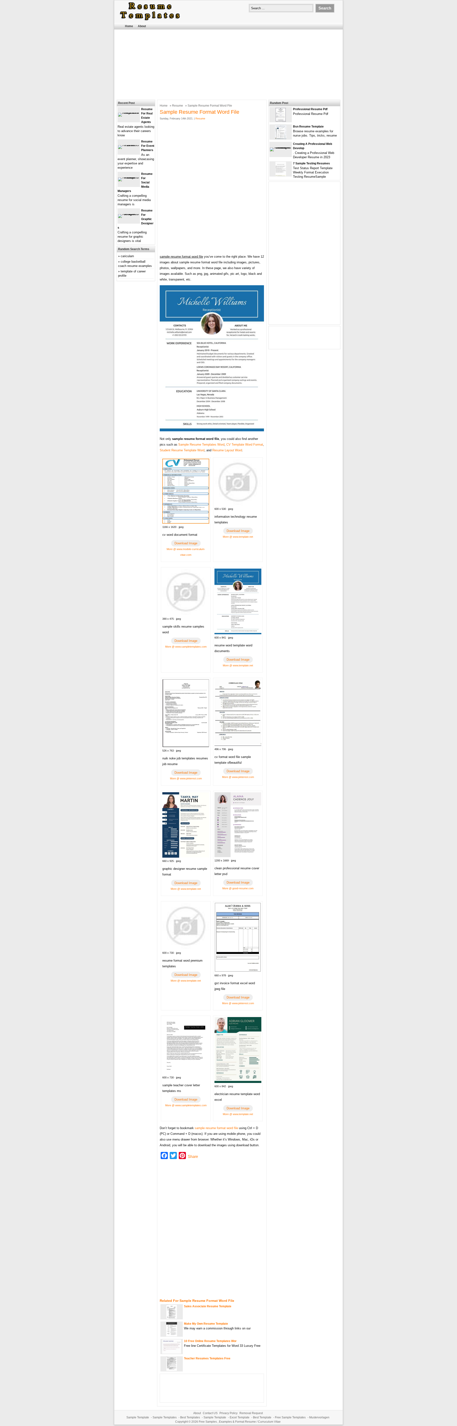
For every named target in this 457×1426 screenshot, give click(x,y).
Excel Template (239, 1417)
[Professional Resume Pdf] (280, 121)
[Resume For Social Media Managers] (128, 177)
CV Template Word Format (244, 444)
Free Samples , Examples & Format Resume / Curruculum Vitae (240, 1421)
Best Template (262, 1417)
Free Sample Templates (290, 1417)
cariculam (127, 256)
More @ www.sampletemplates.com (186, 646)
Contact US (210, 1413)
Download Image (185, 543)
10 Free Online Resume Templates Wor (210, 1341)
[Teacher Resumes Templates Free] (171, 1370)
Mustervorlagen (319, 1417)
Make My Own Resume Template (206, 1323)
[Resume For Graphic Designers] (128, 214)
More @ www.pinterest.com (186, 778)
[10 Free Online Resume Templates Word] (171, 1352)
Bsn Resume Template (308, 126)
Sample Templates (165, 1417)
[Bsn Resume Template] (280, 138)
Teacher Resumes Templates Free (207, 1358)
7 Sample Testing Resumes (311, 163)
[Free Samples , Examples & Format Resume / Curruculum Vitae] (150, 20)
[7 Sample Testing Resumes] (280, 175)
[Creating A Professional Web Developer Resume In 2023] (280, 147)
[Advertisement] (228, 64)
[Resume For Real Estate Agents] (128, 112)
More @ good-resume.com (237, 888)
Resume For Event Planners (147, 146)
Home (129, 26)
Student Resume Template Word (182, 450)
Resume (177, 105)
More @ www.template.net (238, 536)
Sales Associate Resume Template (207, 1306)
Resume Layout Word (227, 450)
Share (193, 1157)
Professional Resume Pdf (310, 109)
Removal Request (251, 1413)
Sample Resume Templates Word (201, 444)
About (142, 26)
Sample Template (137, 1417)
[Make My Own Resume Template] (171, 1335)
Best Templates (190, 1417)
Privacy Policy (228, 1413)
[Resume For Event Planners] (128, 145)
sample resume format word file (216, 1128)
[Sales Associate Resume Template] (171, 1318)
